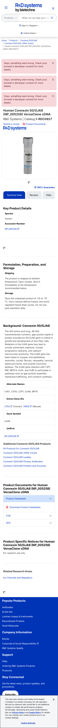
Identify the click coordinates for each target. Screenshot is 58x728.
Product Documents (35, 124)
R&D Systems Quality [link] (12, 648)
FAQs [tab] (48, 195)
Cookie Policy (35, 712)
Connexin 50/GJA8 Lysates (17, 457)
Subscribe (10, 694)
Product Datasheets (16, 498)
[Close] (53, 63)
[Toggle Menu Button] (6, 7)
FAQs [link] (4, 661)
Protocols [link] (7, 670)
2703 (7, 406)
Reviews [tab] (34, 195)
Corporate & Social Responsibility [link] (19, 643)
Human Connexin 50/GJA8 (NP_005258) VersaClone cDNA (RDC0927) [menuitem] (27, 47)
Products (14, 40)
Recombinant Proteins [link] (13, 621)
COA (8, 515)
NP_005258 (11, 229)
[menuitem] (4, 40)
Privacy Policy (18, 712)
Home (4, 40)
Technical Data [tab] (14, 195)
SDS (8, 522)
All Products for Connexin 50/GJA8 (21, 448)
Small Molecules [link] (10, 625)
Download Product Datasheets (25, 507)
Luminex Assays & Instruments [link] (17, 616)
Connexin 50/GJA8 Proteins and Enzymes (24, 465)
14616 (26, 406)
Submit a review (11, 124)
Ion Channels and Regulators (17, 577)
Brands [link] (5, 638)
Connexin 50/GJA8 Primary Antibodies (23, 461)
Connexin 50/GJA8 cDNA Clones (18, 43)
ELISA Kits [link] (7, 612)
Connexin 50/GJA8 (28, 40)
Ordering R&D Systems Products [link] (18, 666)
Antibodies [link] (7, 607)
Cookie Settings (28, 723)
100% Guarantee (46, 187)
